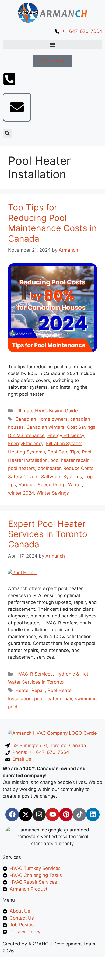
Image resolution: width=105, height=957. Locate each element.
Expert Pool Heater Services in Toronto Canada (47, 534)
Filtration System (64, 443)
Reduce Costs (78, 468)
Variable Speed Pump (42, 484)
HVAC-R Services (34, 674)
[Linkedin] (93, 814)
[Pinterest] (66, 814)
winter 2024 (21, 493)
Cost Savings (81, 427)
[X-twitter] (25, 814)
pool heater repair (69, 460)
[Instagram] (39, 814)
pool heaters (21, 468)
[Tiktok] (79, 814)
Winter (75, 484)
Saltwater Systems (61, 476)
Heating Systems (26, 452)
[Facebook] (12, 814)
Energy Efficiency (65, 435)
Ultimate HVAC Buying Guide (46, 410)
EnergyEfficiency (25, 443)
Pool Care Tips (63, 452)
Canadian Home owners (41, 419)
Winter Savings (53, 493)
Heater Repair (30, 690)
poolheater (49, 468)
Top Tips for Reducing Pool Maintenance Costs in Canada (52, 223)
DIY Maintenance (26, 435)
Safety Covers (23, 476)
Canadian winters (45, 427)
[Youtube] (52, 814)
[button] (52, 44)
